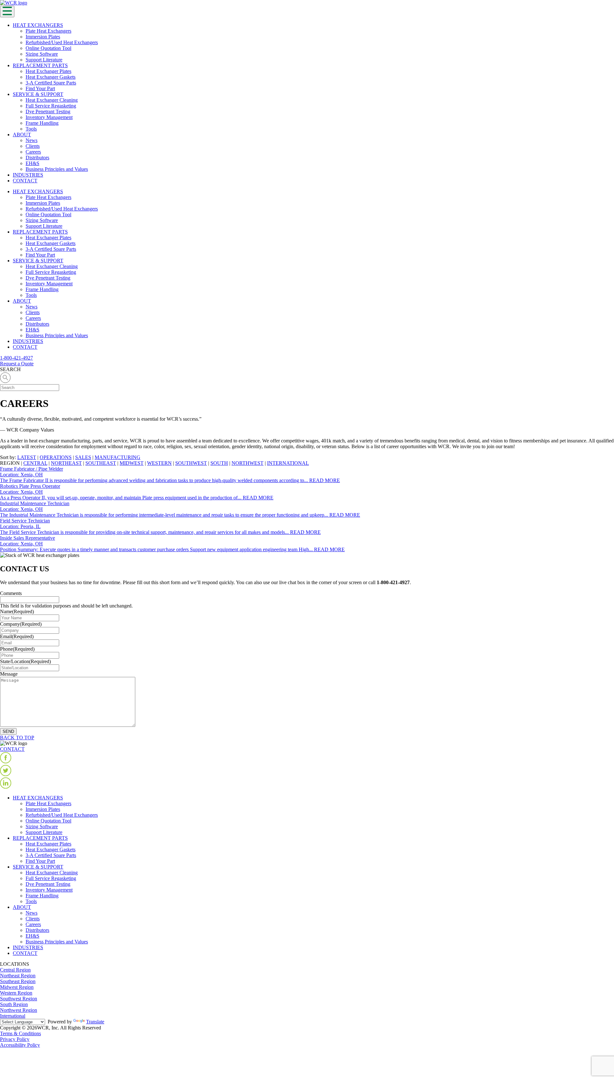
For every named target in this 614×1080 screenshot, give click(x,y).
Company (21, 624)
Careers (33, 152)
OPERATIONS (56, 457)
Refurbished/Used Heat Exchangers (62, 42)
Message (9, 674)
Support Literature (44, 59)
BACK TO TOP (17, 737)
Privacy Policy (14, 1039)
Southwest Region (18, 998)
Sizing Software (42, 54)
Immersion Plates (43, 36)
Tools (31, 128)
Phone (17, 649)
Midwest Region (17, 987)
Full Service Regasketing (51, 105)
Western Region (16, 993)
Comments (11, 593)
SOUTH (219, 463)
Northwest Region (18, 1010)
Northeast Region (17, 975)
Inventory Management (49, 117)
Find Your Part (40, 88)
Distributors (37, 157)
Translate (95, 1021)
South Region (14, 1004)
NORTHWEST (248, 463)
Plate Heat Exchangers (48, 31)
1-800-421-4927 (16, 358)
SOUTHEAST (100, 463)
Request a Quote (17, 363)
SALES (83, 457)
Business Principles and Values (57, 169)
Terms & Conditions (20, 1033)
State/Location (25, 661)
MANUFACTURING (117, 457)
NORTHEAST (66, 463)
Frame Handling (42, 123)
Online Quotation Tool (48, 48)
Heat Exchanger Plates (48, 71)
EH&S (32, 163)
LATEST (26, 457)
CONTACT (25, 180)
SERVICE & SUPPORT (38, 94)
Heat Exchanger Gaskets (50, 77)
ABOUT (22, 134)
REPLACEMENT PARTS (40, 65)
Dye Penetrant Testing (48, 111)
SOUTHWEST (191, 463)
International (12, 1016)
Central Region (15, 970)
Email (17, 636)
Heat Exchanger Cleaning (52, 100)
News (31, 140)
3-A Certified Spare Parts (51, 82)
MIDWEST (132, 463)
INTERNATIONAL (288, 463)
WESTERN (159, 463)
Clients (33, 146)
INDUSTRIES (28, 175)
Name (17, 611)
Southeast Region (17, 981)
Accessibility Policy (20, 1045)
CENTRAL (35, 463)
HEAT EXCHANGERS (38, 25)
